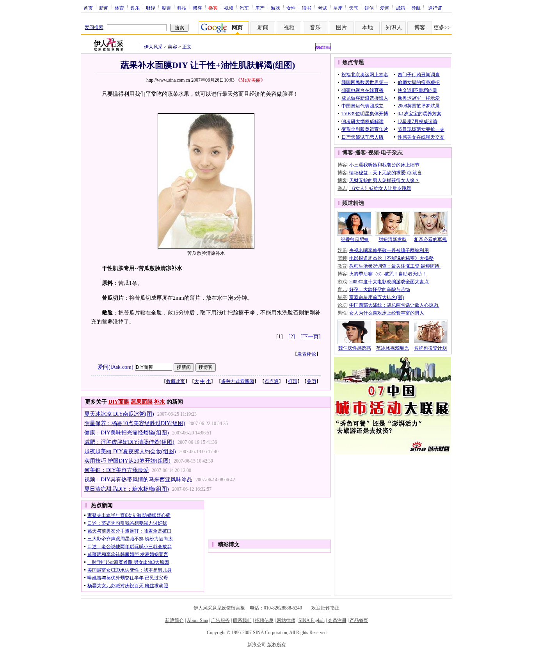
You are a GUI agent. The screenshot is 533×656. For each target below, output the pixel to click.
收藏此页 (175, 381)
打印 (292, 381)
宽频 (342, 258)
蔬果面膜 (142, 402)
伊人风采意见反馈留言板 (219, 608)
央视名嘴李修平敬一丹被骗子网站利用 (389, 250)
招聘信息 (264, 620)
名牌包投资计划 (430, 348)
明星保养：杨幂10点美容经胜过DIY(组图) (134, 423)
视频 (228, 7)
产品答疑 (359, 620)
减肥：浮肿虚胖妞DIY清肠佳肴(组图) (129, 442)
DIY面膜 (118, 402)
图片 (341, 27)
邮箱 (400, 7)
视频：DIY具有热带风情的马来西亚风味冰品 (138, 480)
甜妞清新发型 (392, 239)
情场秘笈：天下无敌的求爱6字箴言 (385, 172)
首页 (88, 7)
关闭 (311, 381)
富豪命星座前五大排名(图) (376, 297)
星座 (338, 7)
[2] (291, 337)
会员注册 (337, 620)
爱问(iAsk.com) (115, 367)
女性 (291, 7)
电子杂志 (392, 153)
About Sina (197, 620)
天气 (353, 7)
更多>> (442, 27)
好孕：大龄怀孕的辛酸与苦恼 (379, 289)
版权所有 (276, 644)
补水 (159, 402)
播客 (360, 153)
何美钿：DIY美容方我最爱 (116, 470)
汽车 (244, 7)
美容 (172, 47)
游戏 (275, 7)
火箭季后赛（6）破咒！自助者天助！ (387, 274)
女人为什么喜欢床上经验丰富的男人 (386, 313)
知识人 (394, 27)
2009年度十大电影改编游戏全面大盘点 (389, 281)
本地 (367, 27)
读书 (306, 7)
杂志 (342, 188)
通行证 (435, 7)
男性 (342, 313)
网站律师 (286, 620)
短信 (369, 7)
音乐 (315, 27)
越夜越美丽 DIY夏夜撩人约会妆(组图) (130, 451)
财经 (150, 7)
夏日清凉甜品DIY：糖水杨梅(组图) (126, 489)
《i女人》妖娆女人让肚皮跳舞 (380, 188)
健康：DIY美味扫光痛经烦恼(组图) (126, 433)
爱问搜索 (94, 27)
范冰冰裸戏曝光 (392, 348)
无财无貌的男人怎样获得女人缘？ (384, 180)
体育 (119, 7)
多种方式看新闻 (237, 381)
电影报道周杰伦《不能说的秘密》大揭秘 (391, 258)
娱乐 (135, 7)
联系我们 (242, 620)
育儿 (342, 289)
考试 (322, 7)
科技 (182, 7)
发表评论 (306, 354)
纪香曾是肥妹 (355, 239)
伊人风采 (153, 47)
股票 (166, 7)
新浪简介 (174, 620)
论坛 (342, 305)
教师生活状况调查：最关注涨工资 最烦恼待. (395, 266)
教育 (342, 266)
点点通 (272, 381)
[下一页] (310, 337)
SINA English (311, 620)
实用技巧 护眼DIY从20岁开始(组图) (127, 461)
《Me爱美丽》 (250, 80)
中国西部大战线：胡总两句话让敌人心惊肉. (394, 305)
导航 (416, 7)
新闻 (103, 7)
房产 (260, 7)
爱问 (384, 7)
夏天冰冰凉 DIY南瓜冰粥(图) (119, 414)
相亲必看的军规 (430, 239)
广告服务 (220, 620)
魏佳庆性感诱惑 (354, 348)
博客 (197, 7)
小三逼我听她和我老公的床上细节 (384, 165)
